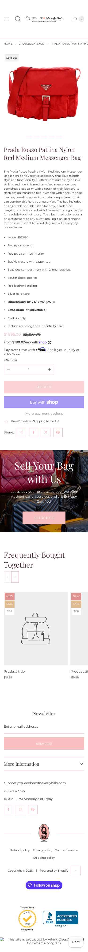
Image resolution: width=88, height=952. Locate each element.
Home (8, 43)
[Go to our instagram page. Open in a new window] (20, 809)
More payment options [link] (44, 413)
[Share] (21, 432)
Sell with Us (44, 518)
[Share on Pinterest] (58, 432)
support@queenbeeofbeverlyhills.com (35, 783)
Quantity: (10, 359)
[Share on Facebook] (33, 432)
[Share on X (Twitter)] (45, 432)
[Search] (18, 19)
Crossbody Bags (31, 43)
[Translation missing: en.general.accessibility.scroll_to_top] (75, 870)
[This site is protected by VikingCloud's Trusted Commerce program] (44, 941)
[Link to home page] (44, 833)
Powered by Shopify (54, 870)
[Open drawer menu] (6, 19)
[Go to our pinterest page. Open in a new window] (33, 809)
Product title (14, 671)
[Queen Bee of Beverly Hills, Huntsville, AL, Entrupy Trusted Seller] (24, 932)
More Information (21, 764)
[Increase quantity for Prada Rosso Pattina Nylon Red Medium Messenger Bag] (49, 369)
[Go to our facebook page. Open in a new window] (8, 809)
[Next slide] (15, 577)
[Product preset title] (36, 628)
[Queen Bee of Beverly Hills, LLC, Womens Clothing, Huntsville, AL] (60, 919)
